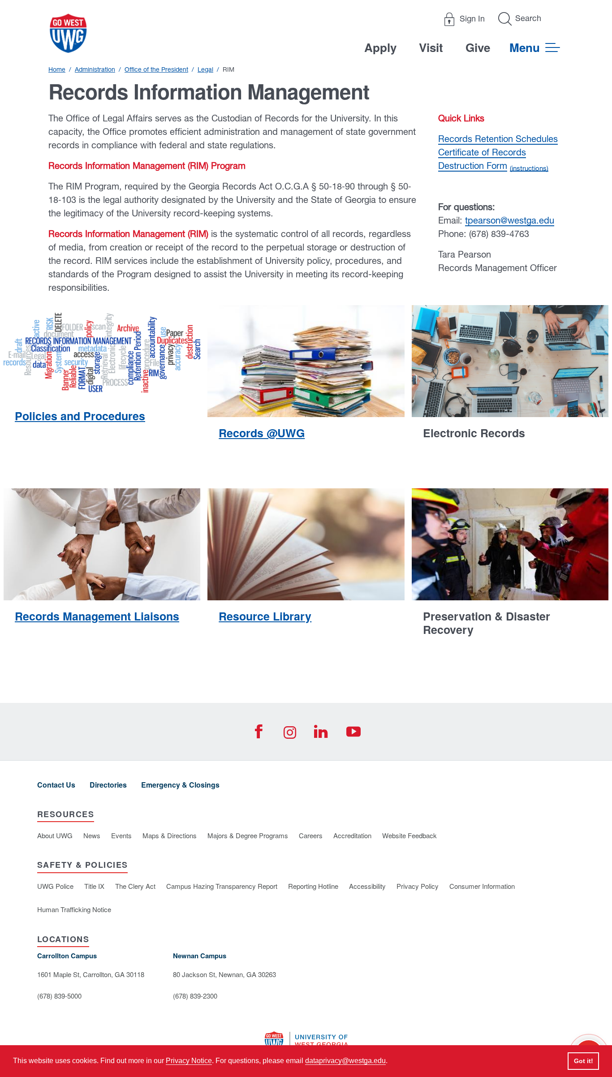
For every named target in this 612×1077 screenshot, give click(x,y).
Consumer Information (482, 886)
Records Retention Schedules (498, 139)
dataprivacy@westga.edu (345, 1060)
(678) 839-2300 (195, 995)
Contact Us (56, 785)
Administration (95, 69)
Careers (311, 835)
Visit (431, 47)
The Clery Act (135, 886)
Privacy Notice (189, 1060)
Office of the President (156, 69)
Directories (108, 785)
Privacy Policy (418, 886)
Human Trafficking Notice (74, 909)
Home (56, 69)
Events (121, 835)
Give (477, 47)
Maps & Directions (169, 835)
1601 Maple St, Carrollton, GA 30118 (90, 974)
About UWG (55, 835)
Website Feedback (409, 835)
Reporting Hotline (313, 886)
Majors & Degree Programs (247, 835)
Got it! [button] (583, 1060)
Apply (380, 47)
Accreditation (352, 835)
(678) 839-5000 (59, 995)
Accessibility (367, 886)
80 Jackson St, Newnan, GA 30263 (224, 974)
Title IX (94, 886)
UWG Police (55, 886)
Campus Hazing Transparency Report (221, 886)
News (91, 835)
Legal (205, 69)
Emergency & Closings (180, 785)
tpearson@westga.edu (509, 220)
